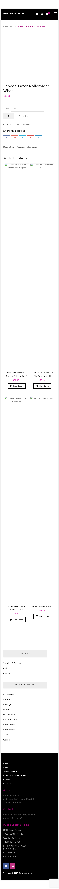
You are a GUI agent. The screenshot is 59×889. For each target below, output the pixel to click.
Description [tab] (8, 147)
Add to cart (23, 116)
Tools (5, 735)
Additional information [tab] (27, 147)
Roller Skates (9, 729)
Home (5, 26)
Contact (6, 779)
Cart (5, 668)
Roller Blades (9, 724)
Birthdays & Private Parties (14, 775)
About (5, 767)
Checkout (7, 673)
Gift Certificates (10, 714)
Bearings (7, 704)
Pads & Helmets (10, 719)
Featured (7, 709)
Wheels (13, 26)
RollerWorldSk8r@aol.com (23, 815)
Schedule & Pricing (11, 771)
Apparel (6, 699)
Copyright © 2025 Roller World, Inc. (18, 873)
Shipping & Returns (12, 663)
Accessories (8, 694)
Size (7, 108)
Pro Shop (7, 783)
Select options (18, 386)
